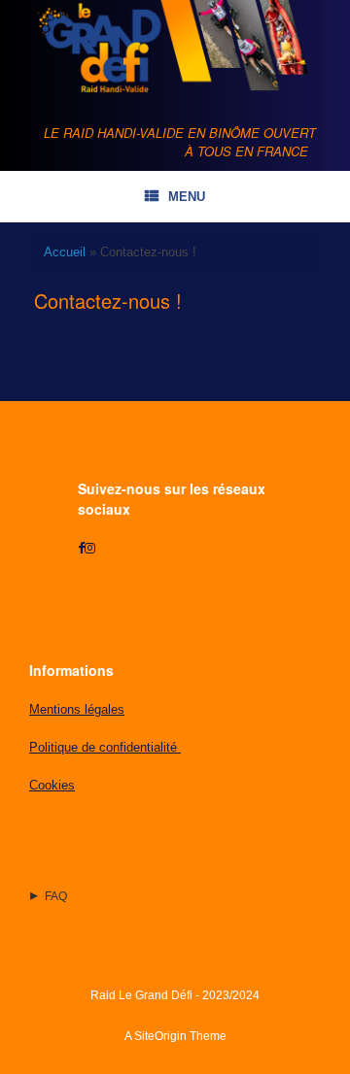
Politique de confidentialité (105, 747)
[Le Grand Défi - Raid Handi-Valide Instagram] (90, 548)
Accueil (65, 252)
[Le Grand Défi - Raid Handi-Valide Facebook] (81, 548)
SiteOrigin (160, 1036)
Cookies (52, 785)
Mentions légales (76, 709)
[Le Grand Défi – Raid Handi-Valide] (175, 47)
